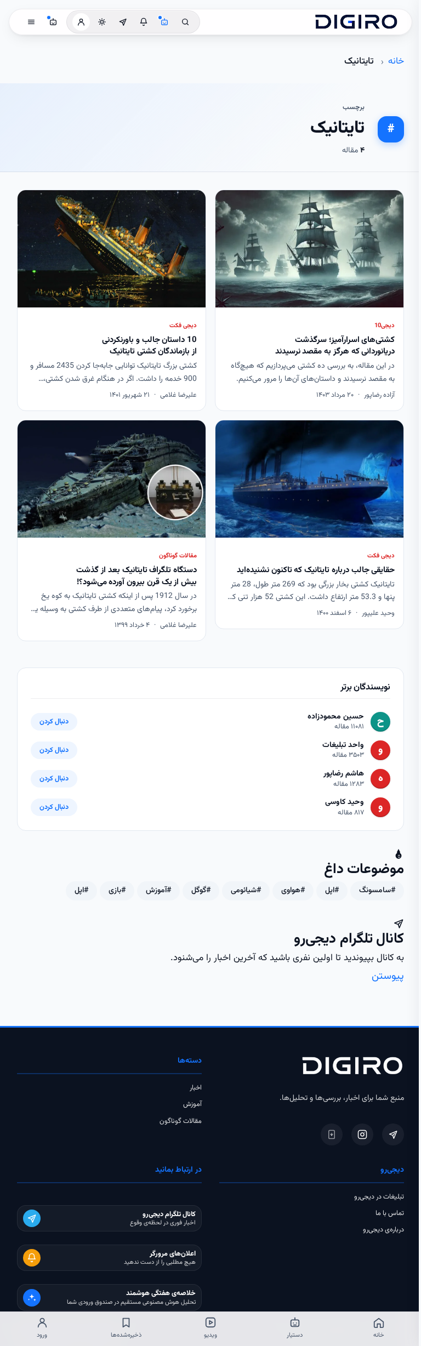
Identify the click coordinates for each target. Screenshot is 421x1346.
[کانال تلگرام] (123, 22)
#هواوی (293, 891)
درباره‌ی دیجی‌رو (383, 1229)
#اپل (332, 891)
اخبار (196, 1087)
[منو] (31, 22)
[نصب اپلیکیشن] (332, 1134)
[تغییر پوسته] (102, 22)
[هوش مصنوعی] (164, 22)
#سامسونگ (377, 891)
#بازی (117, 891)
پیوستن (388, 976)
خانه (396, 61)
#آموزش (158, 891)
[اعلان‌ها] (143, 22)
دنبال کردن (54, 721)
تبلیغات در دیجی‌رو (379, 1196)
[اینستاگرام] (362, 1134)
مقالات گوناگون (181, 1121)
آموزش (192, 1104)
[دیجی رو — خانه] (356, 22)
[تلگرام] (393, 1134)
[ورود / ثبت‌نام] (81, 22)
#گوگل (200, 891)
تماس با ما (390, 1213)
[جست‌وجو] (185, 22)
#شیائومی (246, 891)
